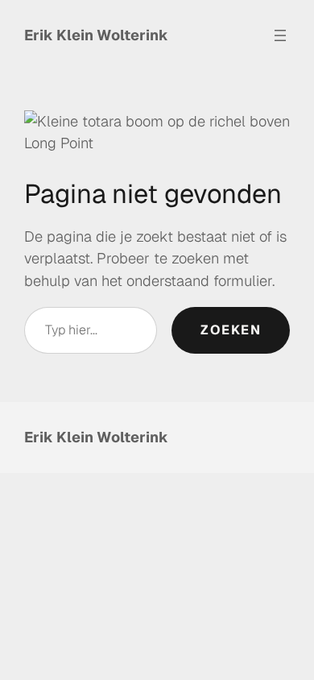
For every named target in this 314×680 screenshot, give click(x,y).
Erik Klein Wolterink (96, 35)
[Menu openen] (280, 35)
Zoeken (230, 329)
